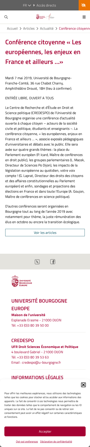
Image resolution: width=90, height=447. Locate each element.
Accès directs (46, 5)
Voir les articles (45, 232)
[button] (83, 385)
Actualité (47, 28)
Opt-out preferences (27, 441)
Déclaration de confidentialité (56, 441)
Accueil (12, 28)
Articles (29, 28)
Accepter (45, 431)
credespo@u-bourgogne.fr (41, 362)
